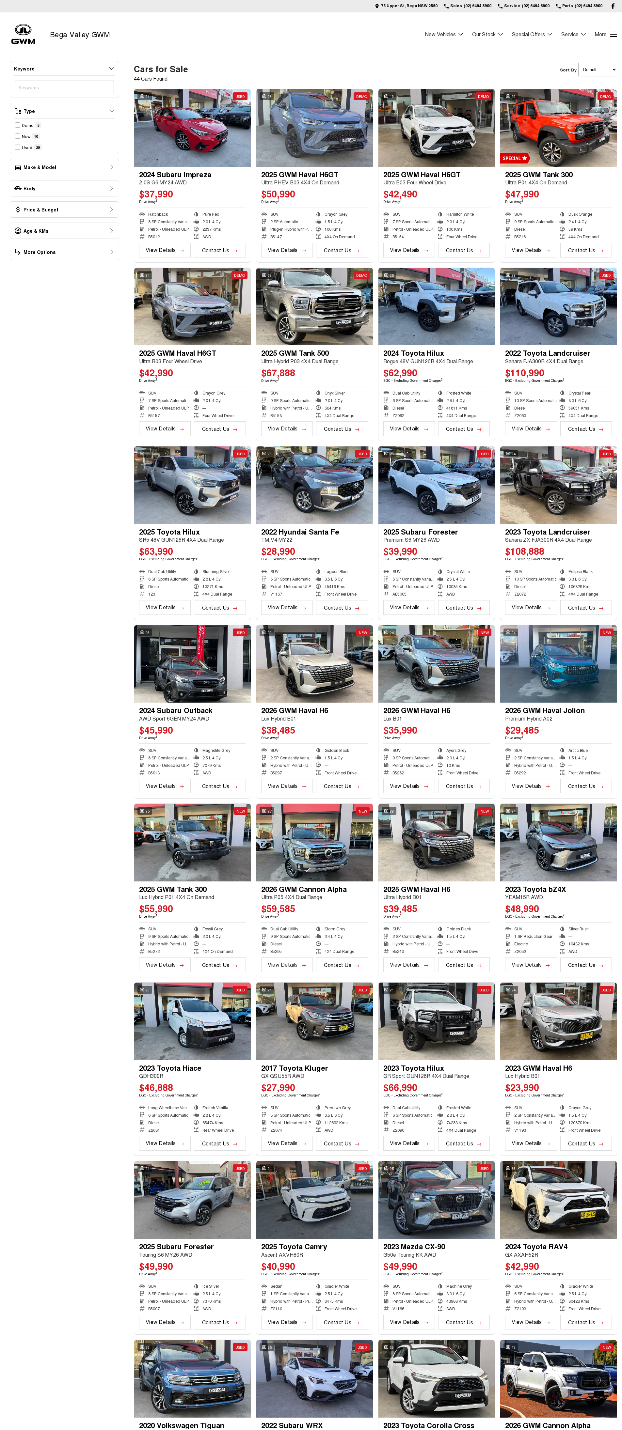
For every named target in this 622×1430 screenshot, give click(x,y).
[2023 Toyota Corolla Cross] (436, 1379)
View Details (161, 250)
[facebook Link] (613, 6)
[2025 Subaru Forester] (436, 485)
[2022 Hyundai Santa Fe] (314, 485)
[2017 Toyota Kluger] (314, 1021)
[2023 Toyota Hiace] (192, 1021)
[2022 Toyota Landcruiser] (558, 307)
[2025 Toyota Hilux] (192, 485)
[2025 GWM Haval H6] (436, 842)
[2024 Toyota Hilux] (436, 307)
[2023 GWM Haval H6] (558, 1021)
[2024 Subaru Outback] (192, 664)
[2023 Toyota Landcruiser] (558, 485)
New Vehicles (440, 34)
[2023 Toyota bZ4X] (558, 842)
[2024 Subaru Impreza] (192, 128)
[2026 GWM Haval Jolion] (558, 664)
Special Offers (528, 34)
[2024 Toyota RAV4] (558, 1200)
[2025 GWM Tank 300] (558, 128)
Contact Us (215, 250)
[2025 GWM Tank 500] (314, 307)
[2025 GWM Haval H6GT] (314, 128)
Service (570, 34)
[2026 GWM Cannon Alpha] (314, 842)
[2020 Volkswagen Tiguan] (192, 1379)
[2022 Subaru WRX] (314, 1379)
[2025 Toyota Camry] (314, 1200)
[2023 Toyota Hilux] (436, 1021)
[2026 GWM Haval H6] (314, 664)
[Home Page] (23, 34)
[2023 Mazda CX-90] (436, 1200)
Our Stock (484, 34)
